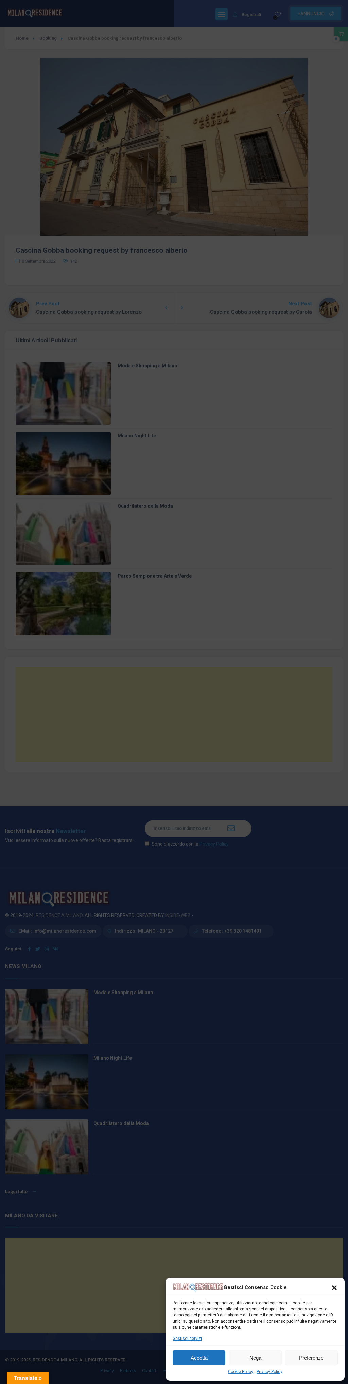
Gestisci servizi (187, 1338)
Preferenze (311, 1358)
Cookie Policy (240, 1371)
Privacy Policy (269, 1371)
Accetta (199, 1358)
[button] (334, 1287)
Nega (255, 1358)
